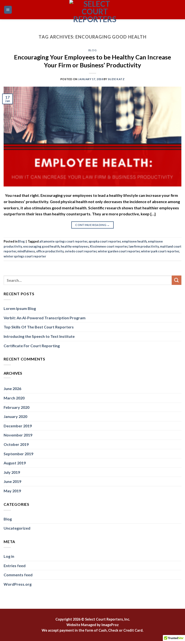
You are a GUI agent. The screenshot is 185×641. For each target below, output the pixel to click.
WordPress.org (18, 584)
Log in (9, 556)
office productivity (50, 251)
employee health (134, 241)
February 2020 (16, 407)
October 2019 (16, 444)
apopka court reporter (104, 241)
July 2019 (12, 472)
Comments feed (18, 574)
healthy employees (75, 246)
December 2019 (18, 425)
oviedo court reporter (81, 251)
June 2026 (12, 388)
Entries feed (15, 565)
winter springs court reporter (25, 256)
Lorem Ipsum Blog (20, 308)
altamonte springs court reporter (63, 241)
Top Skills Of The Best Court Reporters (39, 327)
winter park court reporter (160, 251)
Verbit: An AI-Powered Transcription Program (45, 317)
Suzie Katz (116, 79)
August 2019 (15, 463)
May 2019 (12, 490)
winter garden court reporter (119, 251)
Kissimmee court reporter (108, 246)
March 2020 (14, 398)
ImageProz (110, 625)
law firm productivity (144, 246)
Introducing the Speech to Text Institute (39, 336)
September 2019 (18, 453)
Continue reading (92, 225)
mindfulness (26, 251)
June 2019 (12, 481)
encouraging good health (41, 246)
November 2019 (18, 435)
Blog (92, 50)
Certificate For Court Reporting (32, 345)
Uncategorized (17, 528)
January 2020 (15, 416)
